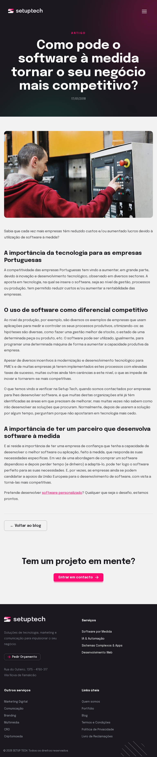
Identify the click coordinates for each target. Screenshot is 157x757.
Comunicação (14, 708)
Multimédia (11, 722)
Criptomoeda (13, 736)
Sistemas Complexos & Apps (102, 645)
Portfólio (88, 708)
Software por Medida (97, 631)
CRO (7, 729)
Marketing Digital (16, 701)
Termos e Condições (96, 722)
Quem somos (91, 701)
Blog (85, 715)
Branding (10, 715)
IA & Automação (93, 638)
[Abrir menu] (144, 11)
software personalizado (62, 493)
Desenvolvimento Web (97, 652)
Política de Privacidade (98, 729)
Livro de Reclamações (97, 736)
